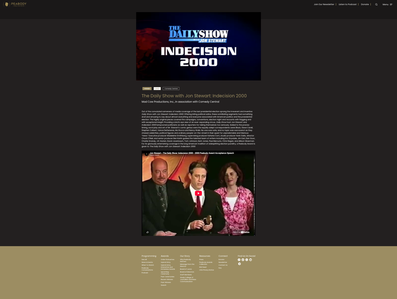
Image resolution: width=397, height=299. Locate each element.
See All (144, 259)
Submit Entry (165, 262)
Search (163, 285)
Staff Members (186, 275)
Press (201, 259)
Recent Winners (167, 279)
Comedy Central (171, 88)
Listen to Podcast (348, 4)
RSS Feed (202, 267)
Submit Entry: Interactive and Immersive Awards (168, 267)
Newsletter (223, 262)
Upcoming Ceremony (165, 273)
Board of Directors (187, 272)
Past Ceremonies (167, 277)
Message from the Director (187, 265)
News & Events (147, 262)
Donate (365, 4)
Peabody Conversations (147, 269)
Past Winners (166, 282)
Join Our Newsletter (324, 4)
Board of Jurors (186, 269)
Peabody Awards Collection (205, 263)
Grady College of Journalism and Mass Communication (188, 279)
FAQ (220, 268)
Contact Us (223, 265)
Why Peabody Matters (185, 260)
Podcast (145, 273)
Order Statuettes (167, 259)
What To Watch (148, 265)
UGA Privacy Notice (206, 270)
